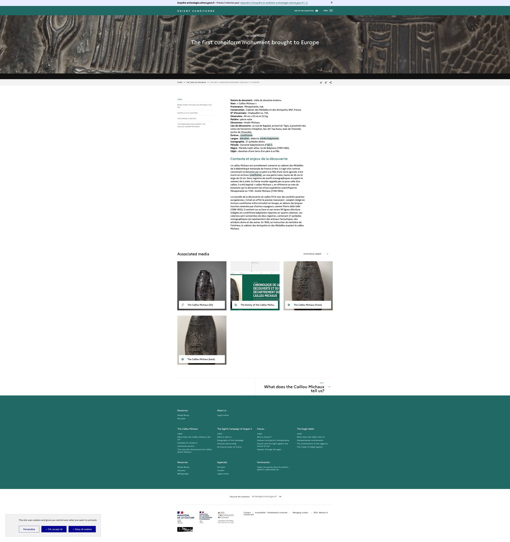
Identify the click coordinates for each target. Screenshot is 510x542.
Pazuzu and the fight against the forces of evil (272, 444)
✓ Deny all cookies (82, 529)
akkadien (244, 138)
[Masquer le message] (332, 2)
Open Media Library (312, 254)
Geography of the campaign (230, 440)
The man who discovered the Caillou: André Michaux (191, 125)
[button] (330, 82)
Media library (183, 415)
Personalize (29, 529)
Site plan (181, 418)
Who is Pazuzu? (264, 437)
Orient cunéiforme (196, 10)
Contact (247, 512)
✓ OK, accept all (54, 529)
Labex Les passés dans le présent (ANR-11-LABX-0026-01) (272, 468)
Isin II (269, 144)
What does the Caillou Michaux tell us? (194, 106)
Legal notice (223, 415)
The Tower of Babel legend (309, 446)
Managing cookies (300, 512)
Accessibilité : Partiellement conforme (271, 512)
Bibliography (183, 473)
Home (179, 82)
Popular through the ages (269, 449)
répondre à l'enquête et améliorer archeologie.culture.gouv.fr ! (272, 2)
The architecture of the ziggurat (312, 443)
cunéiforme (246, 135)
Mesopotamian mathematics (310, 440)
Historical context (187, 118)
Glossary (181, 470)
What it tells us (224, 437)
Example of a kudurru (187, 113)
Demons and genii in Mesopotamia (273, 440)
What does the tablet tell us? (311, 437)
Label (179, 99)
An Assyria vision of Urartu (229, 446)
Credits (220, 470)
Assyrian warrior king (226, 443)
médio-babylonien (269, 138)
